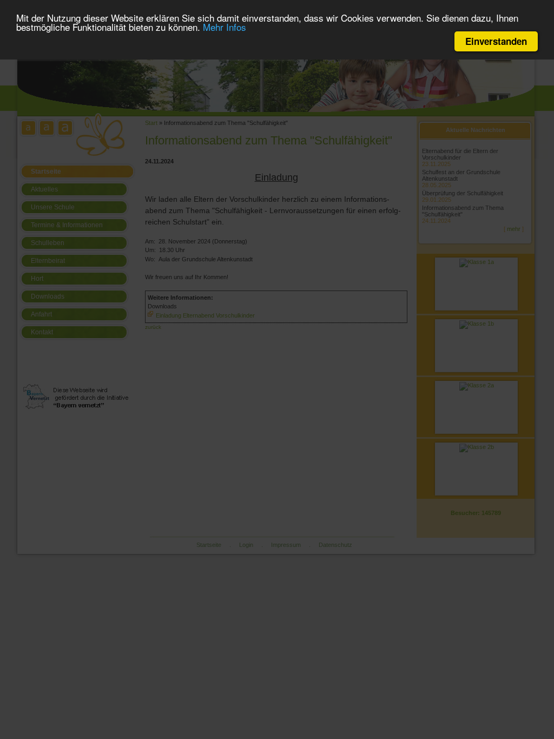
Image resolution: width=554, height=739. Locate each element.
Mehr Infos (224, 27)
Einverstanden (496, 41)
